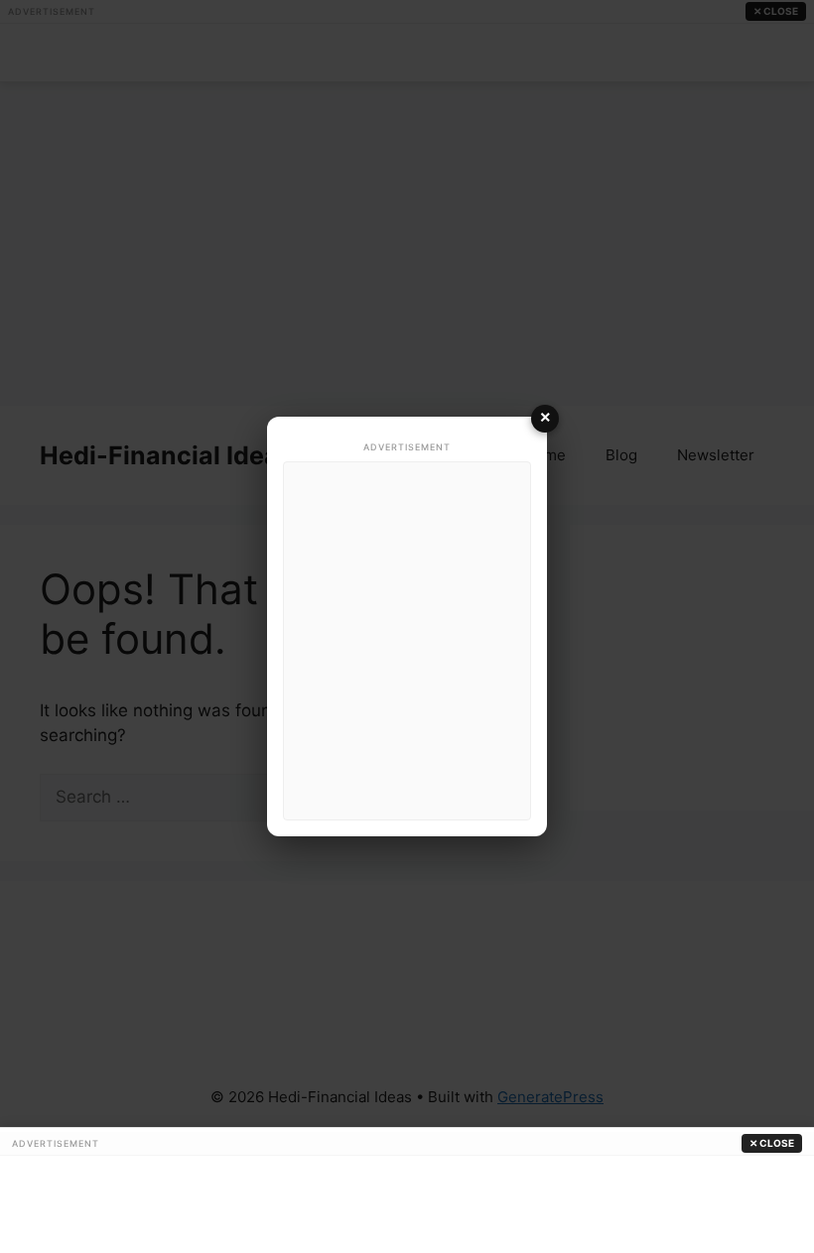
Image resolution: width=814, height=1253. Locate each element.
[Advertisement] (407, 640)
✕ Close (771, 1143)
